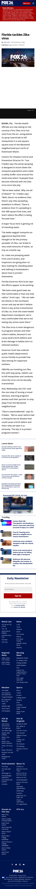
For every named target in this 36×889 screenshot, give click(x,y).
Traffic (4, 704)
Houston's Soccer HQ (22, 750)
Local (18, 624)
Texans (18, 693)
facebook (12, 864)
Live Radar (5, 690)
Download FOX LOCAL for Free (15, 495)
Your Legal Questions (19, 679)
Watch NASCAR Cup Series (7, 828)
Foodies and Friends (20, 740)
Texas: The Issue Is (7, 746)
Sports (19, 687)
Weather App (6, 706)
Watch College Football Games (7, 820)
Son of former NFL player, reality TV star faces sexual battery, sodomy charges (12, 476)
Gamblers (19, 705)
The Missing (20, 746)
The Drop (5, 766)
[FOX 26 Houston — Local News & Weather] (7, 3)
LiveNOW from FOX (6, 636)
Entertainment (8, 763)
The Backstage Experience (6, 776)
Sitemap (19, 647)
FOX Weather (6, 711)
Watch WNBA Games (6, 849)
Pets (17, 668)
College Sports (21, 698)
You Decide (20, 634)
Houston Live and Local (7, 753)
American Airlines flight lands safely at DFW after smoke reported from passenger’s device (11, 467)
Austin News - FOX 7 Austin (6, 663)
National (19, 629)
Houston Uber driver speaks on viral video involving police (11, 456)
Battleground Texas (6, 757)
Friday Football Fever (21, 708)
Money (18, 637)
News (23, 42)
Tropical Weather (7, 697)
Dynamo (19, 700)
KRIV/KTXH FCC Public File (21, 796)
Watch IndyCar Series (6, 832)
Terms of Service (19, 607)
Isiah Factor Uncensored (5, 725)
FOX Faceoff (20, 733)
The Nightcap (6, 728)
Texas (18, 627)
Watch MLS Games (5, 853)
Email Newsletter (21, 780)
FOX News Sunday (19, 640)
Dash (18, 702)
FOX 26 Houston (16, 42)
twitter (16, 864)
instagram (20, 864)
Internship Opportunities (20, 787)
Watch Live (26, 3)
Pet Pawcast (20, 744)
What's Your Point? (5, 738)
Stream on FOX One (6, 810)
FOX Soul (5, 642)
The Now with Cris (6, 770)
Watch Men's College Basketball (6, 837)
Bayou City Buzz (7, 750)
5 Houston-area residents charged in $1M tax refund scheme (23, 543)
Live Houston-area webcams (6, 694)
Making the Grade (22, 658)
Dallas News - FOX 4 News (6, 659)
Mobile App (20, 791)
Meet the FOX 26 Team (21, 770)
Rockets (19, 695)
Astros (18, 690)
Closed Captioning (19, 801)
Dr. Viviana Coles (21, 660)
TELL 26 (4, 629)
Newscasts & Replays (6, 632)
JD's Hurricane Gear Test (6, 700)
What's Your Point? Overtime (7, 742)
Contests (4, 784)
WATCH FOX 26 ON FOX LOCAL (21, 774)
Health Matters (21, 665)
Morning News (20, 653)
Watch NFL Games (5, 815)
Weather (5, 687)
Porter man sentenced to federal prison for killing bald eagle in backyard (22, 552)
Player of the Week (20, 712)
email (23, 864)
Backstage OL (6, 773)
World (18, 632)
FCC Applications (21, 804)
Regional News (6, 653)
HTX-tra (20, 809)
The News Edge (7, 731)
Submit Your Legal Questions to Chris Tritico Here (21, 673)
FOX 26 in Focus (21, 731)
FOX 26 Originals (20, 719)
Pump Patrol (6, 708)
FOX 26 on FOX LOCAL (7, 625)
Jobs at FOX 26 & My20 (22, 783)
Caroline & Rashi (21, 724)
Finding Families (21, 663)
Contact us (19, 766)
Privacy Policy (20, 605)
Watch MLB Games (5, 824)
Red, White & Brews (20, 727)
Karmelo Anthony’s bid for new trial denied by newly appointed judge (12, 448)
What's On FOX (21, 777)
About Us (20, 763)
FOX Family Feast (22, 682)
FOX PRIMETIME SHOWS (7, 781)
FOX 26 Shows (5, 719)
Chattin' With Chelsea (6, 734)
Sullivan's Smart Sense (21, 644)
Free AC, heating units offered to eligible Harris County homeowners (22, 534)
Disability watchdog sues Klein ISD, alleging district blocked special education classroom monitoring (11, 486)
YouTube (4, 640)
